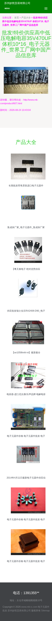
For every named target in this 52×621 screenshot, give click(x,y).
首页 (16, 17)
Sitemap (45, 610)
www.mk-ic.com (29, 607)
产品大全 (26, 17)
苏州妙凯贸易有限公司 (19, 610)
